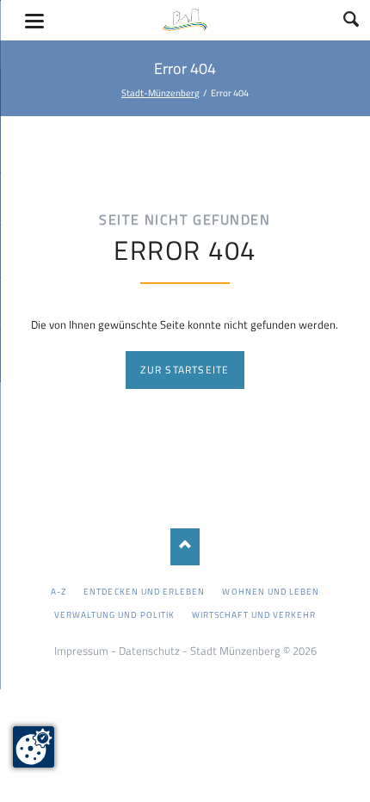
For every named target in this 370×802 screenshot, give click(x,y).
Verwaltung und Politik (114, 614)
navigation (34, 21)
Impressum (81, 650)
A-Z (58, 591)
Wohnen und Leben (270, 591)
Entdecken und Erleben (144, 591)
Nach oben (185, 546)
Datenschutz (149, 650)
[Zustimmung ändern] (33, 747)
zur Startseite (184, 369)
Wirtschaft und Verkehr (254, 614)
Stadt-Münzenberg (160, 92)
